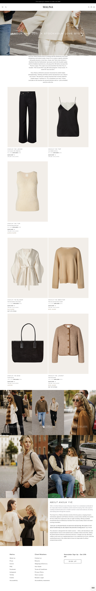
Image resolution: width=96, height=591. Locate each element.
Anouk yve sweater (56, 300)
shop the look (16, 426)
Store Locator (39, 575)
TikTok (12, 575)
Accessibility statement (42, 580)
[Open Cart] (94, 7)
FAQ (11, 566)
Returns (37, 561)
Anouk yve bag (14, 375)
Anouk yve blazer (15, 300)
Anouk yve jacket (56, 375)
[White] (9, 311)
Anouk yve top (54, 149)
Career (12, 564)
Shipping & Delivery (41, 564)
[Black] (9, 156)
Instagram (13, 572)
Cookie (12, 578)
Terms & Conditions (41, 569)
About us (12, 558)
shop (48, 46)
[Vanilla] (9, 233)
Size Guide (38, 566)
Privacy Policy (39, 572)
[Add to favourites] (47, 149)
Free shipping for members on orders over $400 (48, 1)
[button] (5, 7)
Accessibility (14, 580)
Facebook (13, 569)
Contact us (38, 558)
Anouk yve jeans (15, 149)
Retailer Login (39, 578)
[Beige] (49, 309)
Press (11, 561)
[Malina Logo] (48, 7)
